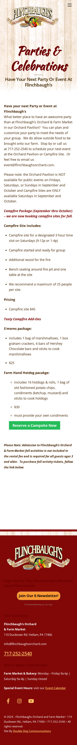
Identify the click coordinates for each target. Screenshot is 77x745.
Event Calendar (55, 688)
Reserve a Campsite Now (35, 425)
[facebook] (9, 701)
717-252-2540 (18, 653)
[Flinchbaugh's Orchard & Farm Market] (32, 29)
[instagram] (20, 701)
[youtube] (32, 701)
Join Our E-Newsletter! (38, 595)
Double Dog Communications (32, 731)
